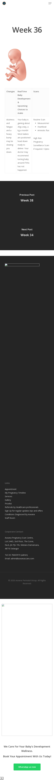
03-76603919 (14, 555)
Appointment (11, 489)
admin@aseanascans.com (22, 558)
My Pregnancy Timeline (15, 492)
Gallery (8, 500)
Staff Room (10, 518)
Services (8, 496)
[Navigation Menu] (50, 3)
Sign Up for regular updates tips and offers (24, 510)
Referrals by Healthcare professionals (21, 507)
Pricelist (8, 503)
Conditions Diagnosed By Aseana (20, 514)
